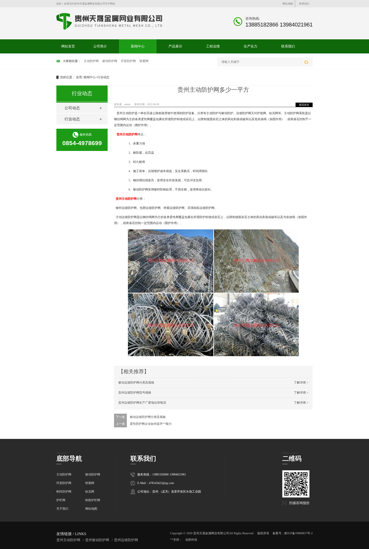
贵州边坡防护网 (126, 540)
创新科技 (191, 539)
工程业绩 (213, 46)
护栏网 (60, 500)
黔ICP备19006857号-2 (298, 533)
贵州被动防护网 (97, 540)
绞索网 (143, 61)
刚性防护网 (63, 491)
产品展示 (175, 46)
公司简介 (100, 46)
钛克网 (89, 491)
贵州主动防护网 (127, 134)
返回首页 (304, 104)
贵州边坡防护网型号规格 (134, 392)
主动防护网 (91, 61)
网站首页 (68, 46)
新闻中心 (138, 46)
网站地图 (288, 3)
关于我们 (62, 508)
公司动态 (72, 108)
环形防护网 (128, 61)
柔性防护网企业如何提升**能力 (151, 423)
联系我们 (304, 3)
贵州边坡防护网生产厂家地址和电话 (142, 402)
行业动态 (103, 77)
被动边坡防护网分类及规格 (136, 382)
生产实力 (250, 46)
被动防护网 (109, 61)
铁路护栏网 (92, 500)
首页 (79, 77)
